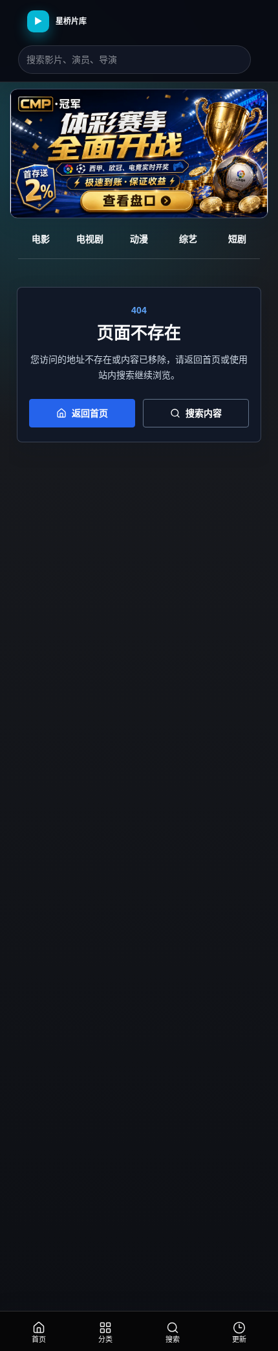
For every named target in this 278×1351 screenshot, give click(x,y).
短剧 (237, 239)
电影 (41, 239)
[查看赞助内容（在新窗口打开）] (139, 153)
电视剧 (89, 239)
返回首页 (90, 413)
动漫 (139, 239)
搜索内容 (204, 413)
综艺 (188, 239)
